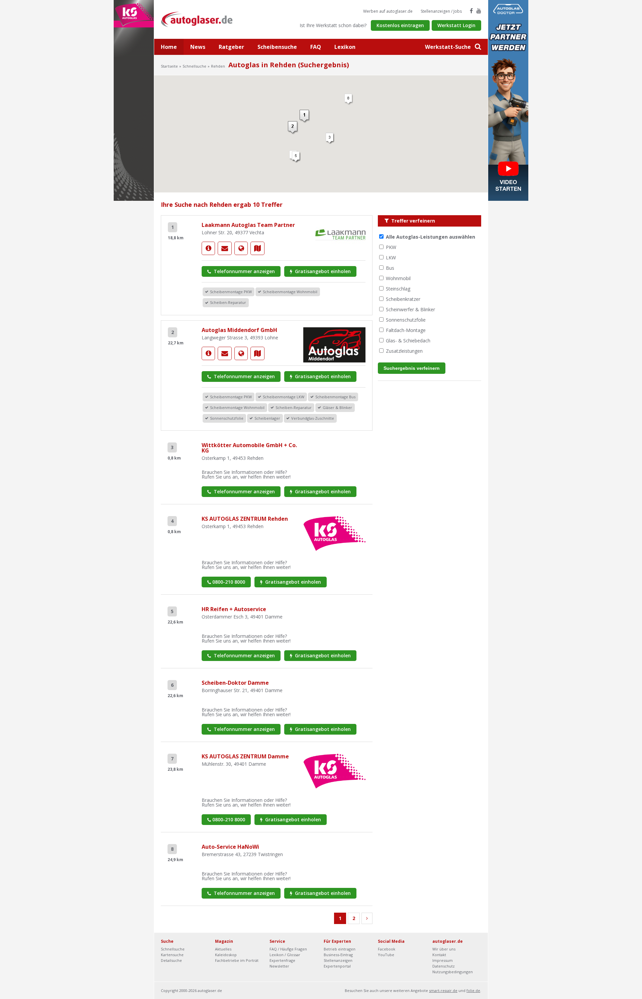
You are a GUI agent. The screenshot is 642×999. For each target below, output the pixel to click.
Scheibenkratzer (403, 299)
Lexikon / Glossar (285, 954)
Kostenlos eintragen (400, 25)
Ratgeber (231, 47)
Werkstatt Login (456, 25)
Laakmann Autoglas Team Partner (248, 225)
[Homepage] (241, 248)
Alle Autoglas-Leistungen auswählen (430, 237)
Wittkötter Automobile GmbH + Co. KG (249, 447)
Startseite (169, 66)
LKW (391, 257)
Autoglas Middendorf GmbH (239, 330)
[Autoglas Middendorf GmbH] (208, 353)
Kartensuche (172, 954)
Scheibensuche (277, 47)
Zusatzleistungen (404, 351)
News (197, 47)
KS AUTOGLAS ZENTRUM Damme (245, 756)
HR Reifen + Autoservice (234, 609)
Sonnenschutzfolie (406, 320)
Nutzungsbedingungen (452, 971)
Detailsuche (171, 960)
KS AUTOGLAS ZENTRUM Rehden (245, 518)
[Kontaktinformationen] (225, 248)
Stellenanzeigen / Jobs (441, 11)
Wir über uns (443, 948)
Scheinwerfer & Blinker (410, 309)
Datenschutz (443, 966)
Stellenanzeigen (338, 960)
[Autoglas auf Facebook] (471, 10)
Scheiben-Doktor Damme (235, 682)
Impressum (442, 960)
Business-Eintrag (338, 954)
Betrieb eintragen (339, 948)
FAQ (315, 47)
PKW (391, 247)
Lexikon (344, 47)
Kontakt (439, 954)
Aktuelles (223, 948)
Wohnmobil (398, 278)
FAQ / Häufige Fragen (288, 948)
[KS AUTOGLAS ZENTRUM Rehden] (334, 533)
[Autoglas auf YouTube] (478, 10)
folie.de (473, 990)
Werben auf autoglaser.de (388, 11)
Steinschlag (398, 288)
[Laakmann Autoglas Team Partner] (208, 248)
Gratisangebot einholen (322, 271)
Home (169, 47)
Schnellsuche (194, 66)
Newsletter (279, 966)
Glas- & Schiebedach (408, 340)
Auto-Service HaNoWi (230, 846)
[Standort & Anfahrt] (257, 248)
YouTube (386, 954)
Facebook (386, 948)
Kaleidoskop (226, 954)
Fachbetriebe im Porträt (236, 960)
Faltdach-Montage (406, 330)
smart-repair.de (443, 990)
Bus (390, 268)
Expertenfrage (282, 960)
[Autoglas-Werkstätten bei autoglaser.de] (202, 19)
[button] (296, 157)
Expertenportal (337, 966)
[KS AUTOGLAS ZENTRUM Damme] (334, 770)
